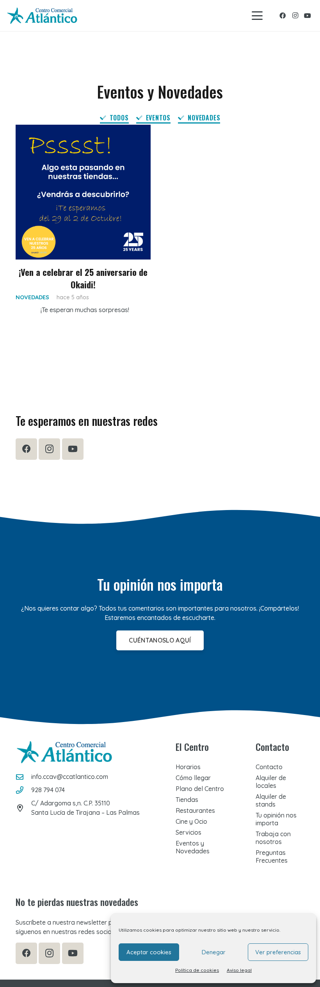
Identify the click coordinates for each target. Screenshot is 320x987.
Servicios (188, 832)
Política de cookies (197, 970)
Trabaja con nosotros (273, 838)
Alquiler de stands (271, 800)
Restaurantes (195, 810)
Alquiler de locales (271, 781)
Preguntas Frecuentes (272, 856)
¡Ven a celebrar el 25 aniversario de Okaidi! (83, 277)
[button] (257, 15)
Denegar (214, 952)
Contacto (269, 767)
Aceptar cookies (148, 952)
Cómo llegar (193, 778)
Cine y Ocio (191, 821)
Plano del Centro (200, 789)
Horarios (188, 767)
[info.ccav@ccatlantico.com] (23, 776)
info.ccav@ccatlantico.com (69, 776)
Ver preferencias (278, 952)
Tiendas (187, 799)
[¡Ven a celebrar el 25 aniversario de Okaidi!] (83, 192)
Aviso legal (239, 970)
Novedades (32, 297)
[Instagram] (295, 15)
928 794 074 (48, 790)
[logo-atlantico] (42, 16)
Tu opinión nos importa (276, 819)
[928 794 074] (23, 790)
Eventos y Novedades (193, 847)
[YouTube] (307, 15)
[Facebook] (282, 15)
